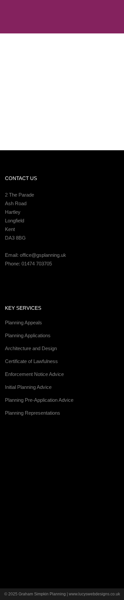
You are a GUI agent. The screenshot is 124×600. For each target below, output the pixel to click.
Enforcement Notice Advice (34, 374)
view (60, 125)
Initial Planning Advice (28, 387)
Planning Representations (32, 413)
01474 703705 (36, 263)
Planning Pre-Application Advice (39, 400)
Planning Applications (28, 335)
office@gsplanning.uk (43, 255)
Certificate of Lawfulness (31, 361)
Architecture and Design (31, 348)
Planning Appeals (23, 322)
